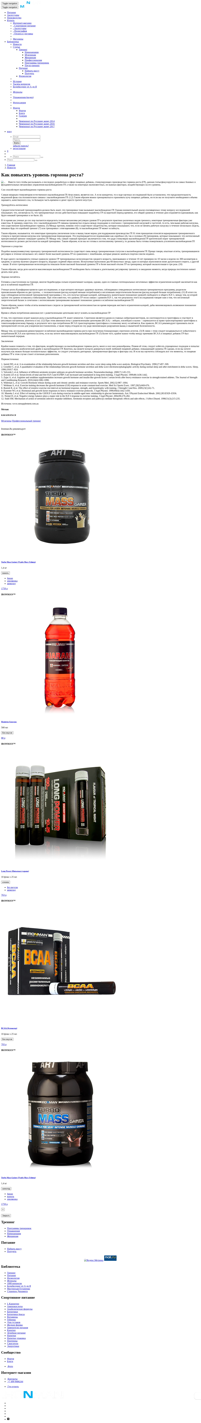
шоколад (11, 583)
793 (3, 1044)
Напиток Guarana (9, 722)
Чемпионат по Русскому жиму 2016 (37, 124)
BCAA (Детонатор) (9, 1028)
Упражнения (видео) (23, 97)
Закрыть (6, 1216)
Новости (17, 44)
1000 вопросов (14, 1283)
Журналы (17, 92)
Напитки (11, 1335)
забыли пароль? (21, 146)
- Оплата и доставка (23, 33)
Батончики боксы (16, 1314)
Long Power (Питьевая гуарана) (15, 871)
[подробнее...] (60, 556)
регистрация (19, 148)
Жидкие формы (15, 1325)
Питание (11, 12)
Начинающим (32, 52)
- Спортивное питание (24, 25)
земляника (12, 581)
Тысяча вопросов (21, 84)
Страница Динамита (17, 1291)
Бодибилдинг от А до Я (25, 86)
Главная (11, 165)
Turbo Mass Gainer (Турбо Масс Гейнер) (18, 562)
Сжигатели (12, 1343)
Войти (16, 143)
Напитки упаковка (16, 1338)
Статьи (16, 47)
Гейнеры (11, 1319)
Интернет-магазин (22, 23)
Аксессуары (13, 15)
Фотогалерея (19, 102)
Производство (14, 18)
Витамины (12, 1317)
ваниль (5, 573)
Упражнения (13, 1231)
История (17, 81)
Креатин (11, 1330)
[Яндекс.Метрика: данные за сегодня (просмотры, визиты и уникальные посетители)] (93, 1260)
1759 (4, 588)
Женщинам (30, 57)
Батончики (12, 1311)
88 (3, 738)
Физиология (25, 76)
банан (10, 578)
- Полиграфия (20, 31)
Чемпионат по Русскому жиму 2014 (37, 121)
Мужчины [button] (6, 421)
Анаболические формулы (20, 1309)
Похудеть (29, 73)
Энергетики (13, 1346)
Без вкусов (7, 733)
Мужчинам (30, 55)
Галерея (23, 116)
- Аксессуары (19, 28)
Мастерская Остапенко (18, 1288)
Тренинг (23, 49)
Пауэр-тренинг (32, 65)
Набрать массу (32, 71)
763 (3, 895)
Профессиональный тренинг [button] (26, 421)
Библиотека (13, 41)
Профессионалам (33, 60)
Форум (16, 108)
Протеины (12, 1341)
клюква (5, 882)
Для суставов (13, 1322)
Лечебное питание (16, 1333)
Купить (10, 20)
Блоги (22, 113)
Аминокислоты (15, 1306)
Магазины (18, 39)
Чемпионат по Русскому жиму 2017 (37, 126)
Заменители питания (17, 1327)
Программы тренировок (37, 63)
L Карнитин (13, 1303)
